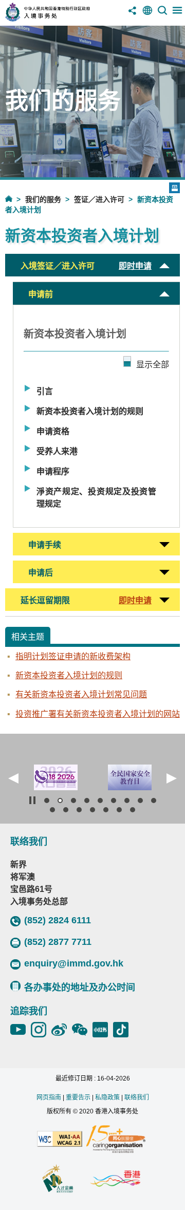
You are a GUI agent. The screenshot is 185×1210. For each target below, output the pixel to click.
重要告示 (78, 1097)
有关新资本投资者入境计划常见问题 (81, 694)
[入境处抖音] (123, 1030)
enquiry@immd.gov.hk (73, 963)
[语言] (147, 14)
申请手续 (44, 545)
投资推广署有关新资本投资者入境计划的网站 (97, 714)
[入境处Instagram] (41, 1030)
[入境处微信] (82, 1030)
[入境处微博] (61, 1030)
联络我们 (136, 1097)
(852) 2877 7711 (57, 942)
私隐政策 (107, 1097)
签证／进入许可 (99, 199)
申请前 (40, 294)
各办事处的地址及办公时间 (79, 987)
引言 (44, 391)
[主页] (15, 198)
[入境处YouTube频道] (20, 1030)
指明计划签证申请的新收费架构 (73, 656)
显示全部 (152, 364)
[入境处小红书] (102, 1030)
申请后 (40, 572)
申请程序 (52, 471)
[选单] (177, 14)
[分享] (132, 14)
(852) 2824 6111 (57, 920)
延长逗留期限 (45, 600)
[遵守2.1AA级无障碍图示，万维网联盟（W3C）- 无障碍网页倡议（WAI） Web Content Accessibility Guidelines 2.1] (59, 1139)
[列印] (174, 187)
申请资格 (52, 431)
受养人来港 (57, 451)
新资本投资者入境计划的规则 (89, 411)
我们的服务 (43, 199)
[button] (13, 778)
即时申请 (135, 266)
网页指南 (48, 1097)
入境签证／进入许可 (58, 266)
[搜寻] (162, 14)
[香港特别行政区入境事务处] (61, 18)
